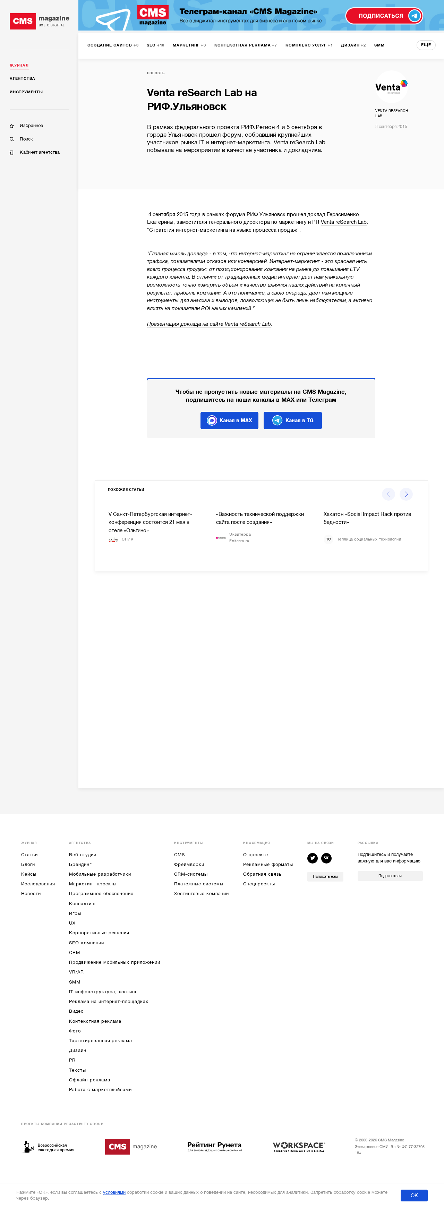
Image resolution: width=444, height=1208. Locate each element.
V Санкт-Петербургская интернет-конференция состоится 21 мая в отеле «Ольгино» (150, 522)
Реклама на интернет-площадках (108, 1001)
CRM (74, 952)
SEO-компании (86, 942)
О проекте (255, 854)
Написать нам (325, 876)
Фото (75, 1030)
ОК (414, 1195)
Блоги (28, 864)
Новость (156, 73)
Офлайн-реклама (89, 1079)
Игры (75, 913)
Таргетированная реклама (100, 1040)
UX (72, 923)
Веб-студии (82, 854)
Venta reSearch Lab (344, 222)
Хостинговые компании (201, 893)
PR (72, 1060)
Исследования (38, 883)
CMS (179, 854)
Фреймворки (189, 864)
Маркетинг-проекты (93, 883)
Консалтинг (82, 903)
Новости (31, 893)
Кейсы (28, 874)
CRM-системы (190, 874)
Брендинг (80, 864)
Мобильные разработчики (100, 874)
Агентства (22, 78)
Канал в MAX (236, 420)
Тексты (77, 1070)
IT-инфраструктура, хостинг (103, 991)
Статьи (29, 854)
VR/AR (76, 972)
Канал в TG (299, 420)
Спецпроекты (259, 883)
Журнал (19, 65)
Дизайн (77, 1050)
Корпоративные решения (99, 932)
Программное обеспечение (101, 893)
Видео (76, 1011)
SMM (74, 982)
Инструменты (26, 92)
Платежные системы (198, 883)
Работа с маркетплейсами (100, 1089)
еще (426, 45)
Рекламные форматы (268, 864)
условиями (114, 1192)
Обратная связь (262, 874)
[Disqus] (261, 674)
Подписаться (390, 876)
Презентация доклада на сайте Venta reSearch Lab (209, 324)
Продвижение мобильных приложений (114, 962)
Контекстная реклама (95, 1021)
